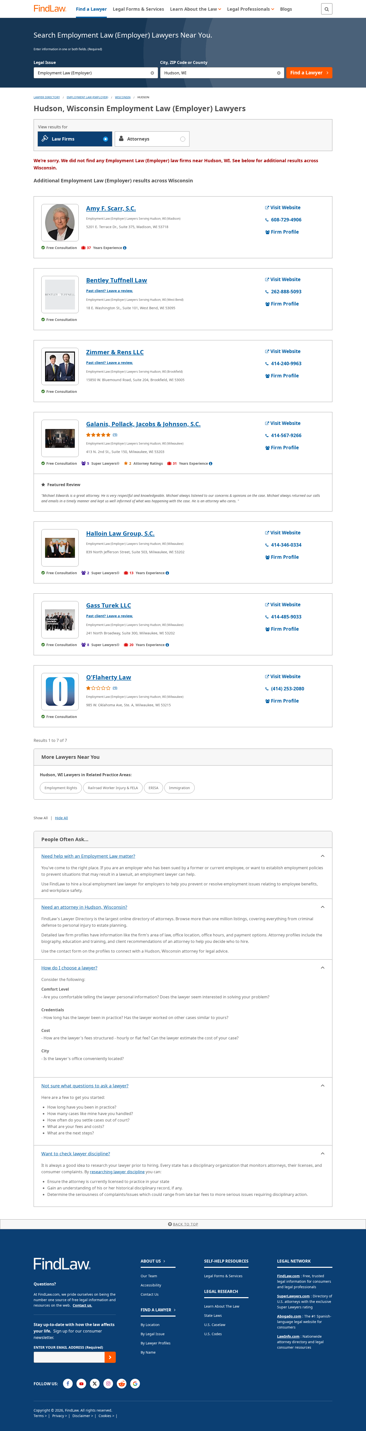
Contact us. (82, 1305)
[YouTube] (81, 1383)
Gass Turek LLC (108, 605)
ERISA (153, 787)
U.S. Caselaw (214, 1324)
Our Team (149, 1276)
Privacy (58, 1415)
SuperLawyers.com (293, 1296)
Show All (41, 818)
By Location (150, 1324)
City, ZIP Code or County (183, 62)
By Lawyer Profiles (156, 1343)
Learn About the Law (221, 1306)
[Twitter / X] (95, 1383)
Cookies (105, 1415)
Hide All (61, 818)
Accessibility (151, 1285)
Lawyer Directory (47, 97)
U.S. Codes (213, 1333)
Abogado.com (289, 1316)
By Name (148, 1352)
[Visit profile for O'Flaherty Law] (60, 691)
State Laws (213, 1315)
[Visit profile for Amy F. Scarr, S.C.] (60, 222)
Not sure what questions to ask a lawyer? (84, 1086)
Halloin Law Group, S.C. (120, 533)
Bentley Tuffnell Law (116, 280)
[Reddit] (121, 1383)
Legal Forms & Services (223, 1276)
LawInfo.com (288, 1336)
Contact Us (150, 1294)
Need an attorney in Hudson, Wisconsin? (84, 907)
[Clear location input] (278, 72)
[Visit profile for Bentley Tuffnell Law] (60, 294)
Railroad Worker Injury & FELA (113, 787)
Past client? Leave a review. (109, 290)
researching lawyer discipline (117, 1172)
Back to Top (185, 1224)
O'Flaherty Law (108, 677)
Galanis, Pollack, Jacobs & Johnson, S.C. (143, 424)
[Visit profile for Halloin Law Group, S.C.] (60, 547)
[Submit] (110, 1357)
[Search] (326, 8)
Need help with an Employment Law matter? (88, 856)
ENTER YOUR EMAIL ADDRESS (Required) (68, 1347)
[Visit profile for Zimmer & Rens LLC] (60, 366)
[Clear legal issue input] (152, 72)
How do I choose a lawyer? (69, 968)
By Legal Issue (153, 1333)
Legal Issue (45, 62)
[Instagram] (108, 1383)
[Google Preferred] (135, 1383)
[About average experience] (124, 248)
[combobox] (96, 72)
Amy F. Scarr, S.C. (111, 208)
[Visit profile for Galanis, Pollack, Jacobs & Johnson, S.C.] (60, 438)
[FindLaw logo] (52, 9)
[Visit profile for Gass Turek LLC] (60, 619)
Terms (39, 1415)
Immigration (179, 787)
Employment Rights (61, 787)
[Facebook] (68, 1383)
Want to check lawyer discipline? (75, 1154)
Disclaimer (81, 1415)
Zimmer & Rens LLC (115, 352)
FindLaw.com (288, 1276)
